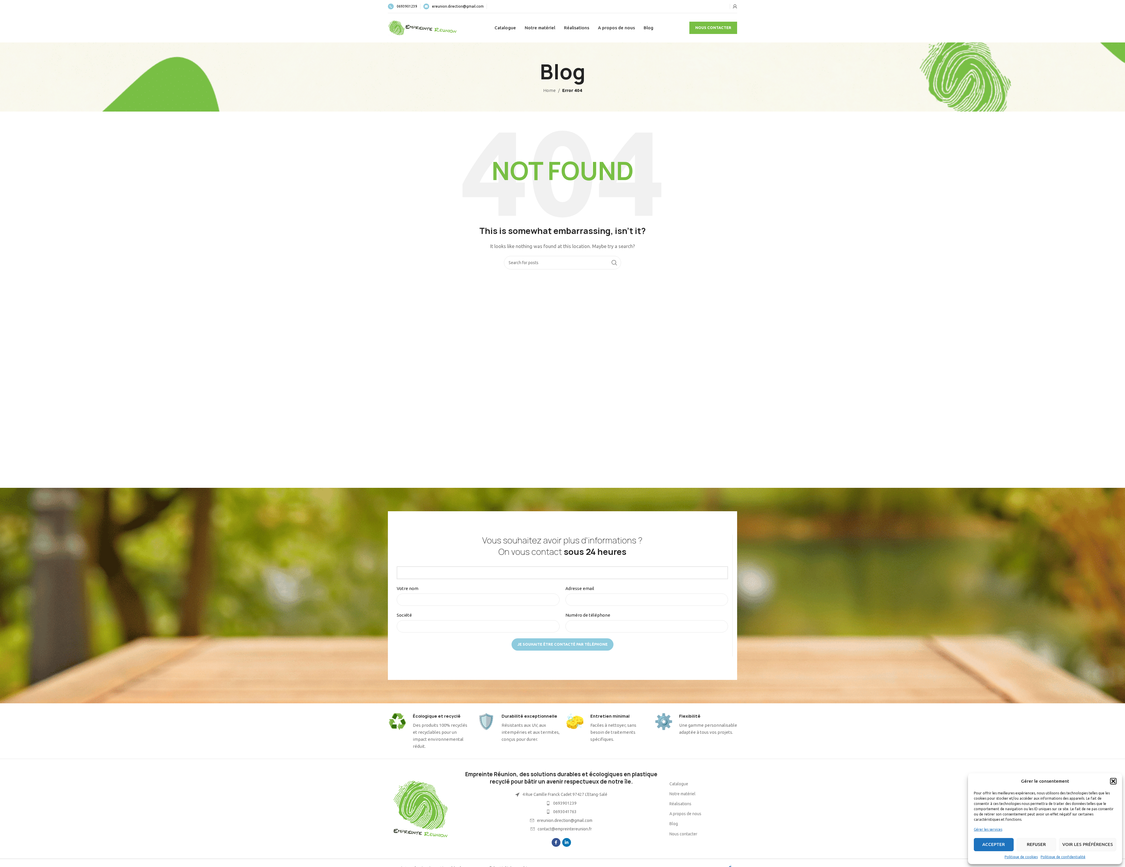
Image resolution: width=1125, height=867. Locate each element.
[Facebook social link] (556, 842)
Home (549, 90)
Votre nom (407, 588)
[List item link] (561, 803)
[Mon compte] (735, 6)
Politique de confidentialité (1063, 857)
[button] (1113, 781)
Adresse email (579, 588)
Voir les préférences (1087, 844)
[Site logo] (423, 27)
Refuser (1036, 844)
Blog (673, 823)
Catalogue (678, 784)
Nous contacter (713, 27)
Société (404, 615)
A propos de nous (685, 813)
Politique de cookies (1021, 857)
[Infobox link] (402, 6)
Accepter (993, 844)
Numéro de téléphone (587, 615)
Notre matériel (682, 793)
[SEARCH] (614, 262)
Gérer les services (988, 829)
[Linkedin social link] (566, 842)
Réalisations (680, 803)
